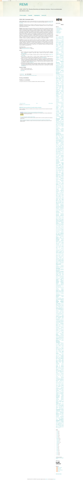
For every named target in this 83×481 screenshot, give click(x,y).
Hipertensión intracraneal (60, 214)
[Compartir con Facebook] (29, 74)
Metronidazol (57, 267)
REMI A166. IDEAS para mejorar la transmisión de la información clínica (33, 112)
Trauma (60, 401)
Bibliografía (62, 70)
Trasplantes (62, 396)
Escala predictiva (59, 170)
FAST (60, 182)
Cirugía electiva (58, 88)
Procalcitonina (58, 319)
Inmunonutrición (57, 231)
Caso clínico (58, 83)
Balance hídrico (59, 67)
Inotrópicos (62, 231)
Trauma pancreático (61, 404)
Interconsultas (62, 236)
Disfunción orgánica (58, 140)
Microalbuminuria (62, 267)
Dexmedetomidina (58, 133)
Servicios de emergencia (60, 357)
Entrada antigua (51, 103)
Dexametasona (62, 131)
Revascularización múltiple (59, 344)
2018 (57, 433)
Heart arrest (60, 203)
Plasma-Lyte (62, 306)
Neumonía (62, 278)
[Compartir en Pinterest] (30, 74)
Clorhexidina (57, 91)
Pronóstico (62, 323)
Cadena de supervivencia (61, 75)
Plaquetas (60, 305)
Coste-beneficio (57, 112)
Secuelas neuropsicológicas (60, 352)
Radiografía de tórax (58, 330)
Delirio (25, 75)
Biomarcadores (58, 72)
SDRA (63, 351)
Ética (63, 174)
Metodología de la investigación (60, 266)
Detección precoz (58, 131)
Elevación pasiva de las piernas (60, 153)
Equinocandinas (58, 168)
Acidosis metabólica (61, 40)
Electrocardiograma (58, 151)
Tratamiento (58, 397)
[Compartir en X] (28, 74)
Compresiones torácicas (60, 100)
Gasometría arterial (58, 197)
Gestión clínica (58, 199)
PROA (63, 317)
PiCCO (56, 305)
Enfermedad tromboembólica (60, 160)
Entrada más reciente (22, 103)
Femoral (63, 182)
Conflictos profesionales (60, 103)
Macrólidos (62, 255)
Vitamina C (60, 424)
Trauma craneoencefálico (58, 403)
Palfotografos (59, 468)
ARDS (63, 59)
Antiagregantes (62, 55)
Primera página (23, 15)
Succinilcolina (57, 374)
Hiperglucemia (62, 213)
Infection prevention (61, 227)
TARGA (62, 378)
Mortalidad (62, 271)
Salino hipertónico (61, 347)
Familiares (62, 180)
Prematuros (57, 310)
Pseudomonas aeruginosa (60, 327)
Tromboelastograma (61, 408)
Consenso (62, 104)
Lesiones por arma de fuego (60, 249)
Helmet (63, 203)
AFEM (63, 43)
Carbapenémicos (58, 81)
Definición (59, 124)
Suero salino (62, 374)
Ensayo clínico (61, 164)
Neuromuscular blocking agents (60, 286)
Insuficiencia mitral (58, 232)
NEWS (56, 287)
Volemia (63, 424)
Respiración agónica (61, 339)
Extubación (62, 178)
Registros (57, 334)
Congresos (57, 104)
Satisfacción (59, 349)
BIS (60, 72)
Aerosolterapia (59, 43)
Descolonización (58, 127)
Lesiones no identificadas (60, 248)
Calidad (57, 76)
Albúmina (60, 44)
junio (57, 445)
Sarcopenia (60, 348)
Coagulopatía (57, 93)
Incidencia (59, 219)
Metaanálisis (58, 263)
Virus (56, 424)
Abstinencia (57, 36)
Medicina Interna (58, 261)
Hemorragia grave (61, 207)
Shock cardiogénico (61, 358)
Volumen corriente (61, 425)
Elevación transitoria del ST (60, 154)
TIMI (56, 386)
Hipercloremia (57, 213)
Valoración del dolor (58, 414)
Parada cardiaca (60, 301)
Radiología (62, 330)
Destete (62, 130)
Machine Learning (58, 255)
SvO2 (58, 375)
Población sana (58, 307)
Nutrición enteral (58, 290)
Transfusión (57, 390)
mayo (57, 446)
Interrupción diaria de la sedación (30, 75)
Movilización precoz (58, 273)
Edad (63, 148)
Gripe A (60, 201)
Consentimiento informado (60, 105)
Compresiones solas (60, 99)
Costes (57, 113)
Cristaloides (62, 115)
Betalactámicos (57, 70)
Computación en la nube (60, 101)
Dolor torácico (57, 145)
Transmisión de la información (60, 392)
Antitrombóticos (58, 59)
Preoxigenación (57, 311)
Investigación (59, 241)
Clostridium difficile (58, 92)
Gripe (58, 201)
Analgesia (57, 49)
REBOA (63, 332)
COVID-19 (60, 113)
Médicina (57, 260)
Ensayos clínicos (58, 165)
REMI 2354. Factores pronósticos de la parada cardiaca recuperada (30, 107)
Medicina (63, 259)
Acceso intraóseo (61, 36)
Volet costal (57, 425)
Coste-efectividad (62, 112)
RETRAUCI (62, 343)
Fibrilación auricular (61, 183)
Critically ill (57, 116)
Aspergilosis (62, 64)
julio (57, 444)
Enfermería (62, 162)
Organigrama (37, 15)
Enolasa (57, 164)
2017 (57, 434)
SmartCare (59, 367)
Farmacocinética (58, 181)
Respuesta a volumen (60, 340)
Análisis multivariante (61, 49)
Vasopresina (57, 416)
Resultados (22, 70)
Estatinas (57, 172)
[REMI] (25, 53)
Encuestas (62, 155)
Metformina (57, 265)
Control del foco (61, 109)
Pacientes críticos (60, 296)
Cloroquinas (62, 91)
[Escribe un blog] (28, 74)
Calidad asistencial (61, 76)
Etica (61, 174)
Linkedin (57, 253)
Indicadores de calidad (58, 220)
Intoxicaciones (57, 240)
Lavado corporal (62, 245)
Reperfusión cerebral (58, 336)
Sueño (60, 374)
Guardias (63, 201)
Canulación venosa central (60, 80)
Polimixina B (62, 307)
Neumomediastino (58, 278)
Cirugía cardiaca (61, 87)
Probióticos (62, 318)
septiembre (58, 442)
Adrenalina (60, 42)
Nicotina (61, 287)
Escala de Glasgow (58, 169)
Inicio (37, 103)
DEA (58, 123)
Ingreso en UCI (62, 228)
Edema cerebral (62, 149)
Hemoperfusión (57, 205)
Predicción (62, 309)
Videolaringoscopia (60, 423)
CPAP (63, 113)
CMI (63, 92)
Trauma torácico (61, 405)
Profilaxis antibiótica (58, 321)
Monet (59, 269)
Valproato (62, 414)
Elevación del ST (61, 152)
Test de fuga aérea (58, 382)
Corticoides (62, 111)
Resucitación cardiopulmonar (58, 342)
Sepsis (62, 355)
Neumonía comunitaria (60, 282)
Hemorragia (62, 205)
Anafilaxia (62, 48)
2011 (57, 454)
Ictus (56, 218)
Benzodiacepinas (62, 68)
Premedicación (62, 310)
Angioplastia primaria (60, 52)
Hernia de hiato (61, 210)
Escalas (63, 170)
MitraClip (57, 269)
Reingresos (62, 334)
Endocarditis (57, 156)
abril (57, 447)
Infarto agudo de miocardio (60, 220)
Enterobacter (62, 165)
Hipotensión (57, 215)
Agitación (57, 44)
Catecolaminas (62, 83)
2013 (57, 452)
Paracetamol (62, 300)
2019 (57, 432)
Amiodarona (57, 48)
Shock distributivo (58, 359)
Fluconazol (62, 189)
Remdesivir (61, 335)
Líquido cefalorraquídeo (61, 253)
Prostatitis (59, 324)
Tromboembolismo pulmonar (60, 409)
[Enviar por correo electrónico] (27, 74)
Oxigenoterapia (57, 294)
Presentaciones (62, 311)
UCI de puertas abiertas (59, 411)
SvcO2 (56, 375)
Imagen (57, 219)
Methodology (62, 265)
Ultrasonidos (62, 412)
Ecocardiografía (58, 148)
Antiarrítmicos (57, 56)
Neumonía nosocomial (60, 283)
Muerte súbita (61, 274)
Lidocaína (57, 251)
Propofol (57, 324)
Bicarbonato (57, 71)
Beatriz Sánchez (60, 467)
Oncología (62, 291)
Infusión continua (58, 228)
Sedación (35, 75)
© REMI (59, 471)
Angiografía (62, 51)
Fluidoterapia (62, 190)
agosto (58, 443)
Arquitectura (57, 60)
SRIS (58, 371)
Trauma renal (57, 405)
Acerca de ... (44, 15)
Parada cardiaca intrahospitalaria (60, 303)
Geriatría (63, 198)
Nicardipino (59, 287)
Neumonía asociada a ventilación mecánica (60, 281)
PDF (45, 57)
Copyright (30, 15)
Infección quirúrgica (61, 223)
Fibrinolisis (57, 184)
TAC (60, 375)
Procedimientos (62, 319)
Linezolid (63, 252)
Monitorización (62, 269)
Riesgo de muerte (61, 345)
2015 (57, 436)
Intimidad (63, 239)
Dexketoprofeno (57, 132)
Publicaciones (57, 328)
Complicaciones (58, 96)
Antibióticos (57, 57)
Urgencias (57, 413)
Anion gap (62, 53)
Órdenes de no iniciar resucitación (60, 292)
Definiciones (62, 124)
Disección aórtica (58, 136)
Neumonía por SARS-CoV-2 (60, 284)
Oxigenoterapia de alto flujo (60, 295)
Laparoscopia (57, 243)
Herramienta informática (60, 211)
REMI (23, 4)
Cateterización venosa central (60, 85)
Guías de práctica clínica (60, 202)
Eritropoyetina (62, 168)
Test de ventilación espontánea (60, 384)
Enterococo (57, 166)
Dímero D (62, 135)
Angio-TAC (57, 51)
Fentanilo (57, 183)
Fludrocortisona (57, 190)
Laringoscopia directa (58, 244)
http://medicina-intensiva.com (26, 48)
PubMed (23, 53)
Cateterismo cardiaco (60, 84)
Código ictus (62, 93)
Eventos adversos (58, 176)
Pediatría (57, 304)
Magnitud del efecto (58, 256)
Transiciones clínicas (61, 391)
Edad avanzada (58, 149)
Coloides (57, 95)
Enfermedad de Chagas (60, 158)
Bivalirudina (62, 72)
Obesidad (60, 291)
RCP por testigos (58, 331)
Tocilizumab (59, 386)
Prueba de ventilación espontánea (60, 326)
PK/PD (58, 305)
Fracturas (59, 195)
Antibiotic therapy (61, 56)
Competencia (62, 95)
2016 (57, 435)
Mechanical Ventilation (58, 259)
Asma (60, 64)
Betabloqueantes (58, 69)
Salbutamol (57, 347)
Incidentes (62, 219)
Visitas (58, 424)
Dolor (63, 144)
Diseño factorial (61, 137)
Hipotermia (62, 215)
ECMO (63, 147)
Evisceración (57, 178)
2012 (57, 453)
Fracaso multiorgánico (61, 193)
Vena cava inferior (58, 417)
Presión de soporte (59, 313)
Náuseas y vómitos (61, 275)
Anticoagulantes (62, 57)
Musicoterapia (57, 275)
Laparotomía (62, 243)
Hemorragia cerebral (58, 206)
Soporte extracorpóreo (59, 370)
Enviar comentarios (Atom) (26, 104)
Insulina (60, 235)
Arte (56, 61)
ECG (60, 147)
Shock (57, 358)
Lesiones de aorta (61, 247)
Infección (57, 222)
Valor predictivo (62, 413)
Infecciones (62, 224)
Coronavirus (57, 111)
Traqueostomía (58, 395)
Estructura (57, 173)
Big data (62, 71)
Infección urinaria (58, 224)
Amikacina (62, 47)
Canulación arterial (61, 79)
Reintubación (57, 335)
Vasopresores (62, 416)
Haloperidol (57, 203)
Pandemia (59, 299)
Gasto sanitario (60, 198)
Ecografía (61, 148)
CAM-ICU (23, 75)
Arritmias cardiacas (61, 60)
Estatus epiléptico (61, 172)
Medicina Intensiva (61, 260)
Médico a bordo (62, 261)
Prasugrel (59, 309)
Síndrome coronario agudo (60, 361)
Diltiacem (59, 135)
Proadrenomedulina (58, 318)
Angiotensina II (58, 53)
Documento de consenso (59, 144)
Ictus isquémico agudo (61, 218)
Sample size (57, 348)
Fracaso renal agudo (58, 194)
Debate (60, 123)
